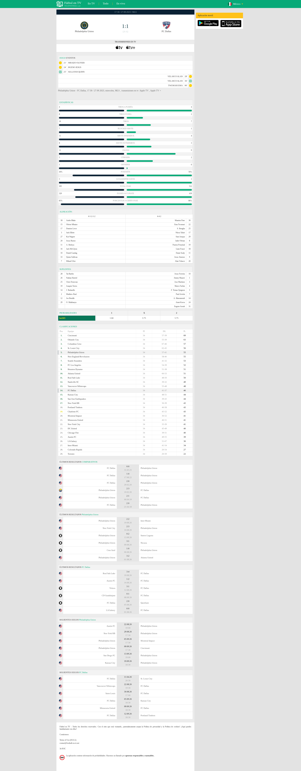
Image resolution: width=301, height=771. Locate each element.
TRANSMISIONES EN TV (125, 42)
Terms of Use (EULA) (68, 740)
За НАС (63, 749)
